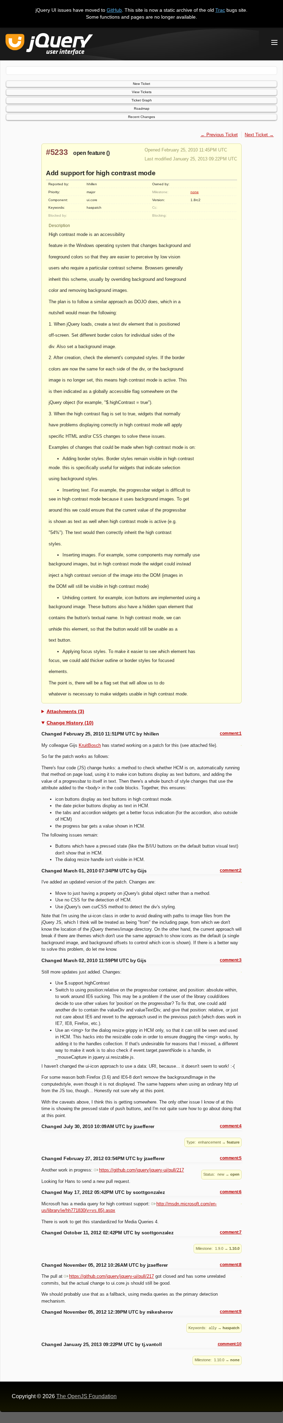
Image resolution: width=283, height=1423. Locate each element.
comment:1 (231, 733)
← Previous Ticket (219, 134)
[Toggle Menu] (274, 42)
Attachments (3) (65, 711)
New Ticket (141, 84)
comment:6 (231, 1191)
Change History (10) (70, 722)
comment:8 (231, 1264)
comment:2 (231, 870)
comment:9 (231, 1311)
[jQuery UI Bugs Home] (49, 45)
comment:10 (230, 1344)
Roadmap (141, 108)
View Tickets (142, 92)
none (195, 192)
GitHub (114, 10)
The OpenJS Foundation (86, 1396)
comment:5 (231, 1158)
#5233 (57, 152)
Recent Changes (141, 117)
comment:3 (231, 960)
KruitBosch (90, 745)
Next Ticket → (259, 134)
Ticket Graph (141, 100)
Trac (220, 10)
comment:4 (231, 1126)
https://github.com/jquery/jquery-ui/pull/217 (141, 1170)
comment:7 (231, 1232)
